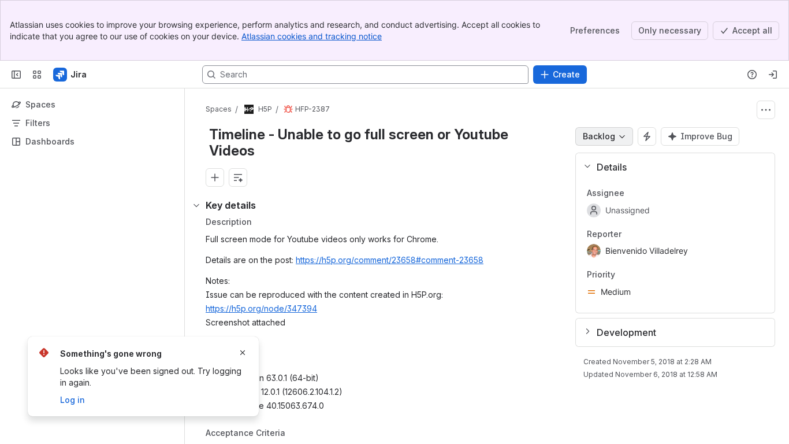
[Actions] (766, 110)
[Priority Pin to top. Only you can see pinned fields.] (624, 275)
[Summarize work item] (238, 177)
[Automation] (647, 136)
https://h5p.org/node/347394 (261, 308)
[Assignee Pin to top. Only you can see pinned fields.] (633, 193)
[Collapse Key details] (196, 205)
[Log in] (773, 74)
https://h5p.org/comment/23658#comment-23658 (389, 260)
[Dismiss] (243, 353)
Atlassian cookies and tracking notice (311, 36)
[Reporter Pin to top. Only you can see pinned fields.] (630, 234)
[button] (670, 167)
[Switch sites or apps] (37, 74)
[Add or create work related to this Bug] (215, 177)
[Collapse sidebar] (16, 74)
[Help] (752, 74)
